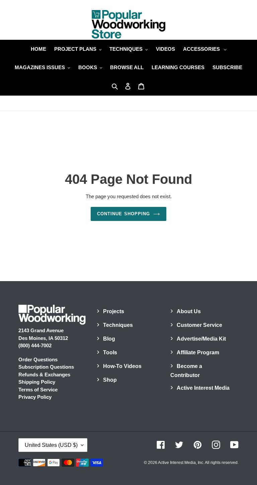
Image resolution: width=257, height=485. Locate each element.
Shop (110, 380)
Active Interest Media (203, 388)
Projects (113, 311)
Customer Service (199, 325)
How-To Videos (122, 366)
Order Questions (38, 359)
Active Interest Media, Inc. (181, 462)
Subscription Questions (46, 367)
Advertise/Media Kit (201, 339)
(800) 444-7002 (35, 345)
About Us (189, 311)
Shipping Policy (36, 382)
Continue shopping (123, 213)
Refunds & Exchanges (44, 374)
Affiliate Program (198, 352)
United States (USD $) (51, 445)
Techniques (118, 325)
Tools (110, 352)
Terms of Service (38, 389)
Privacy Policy (35, 397)
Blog (109, 339)
